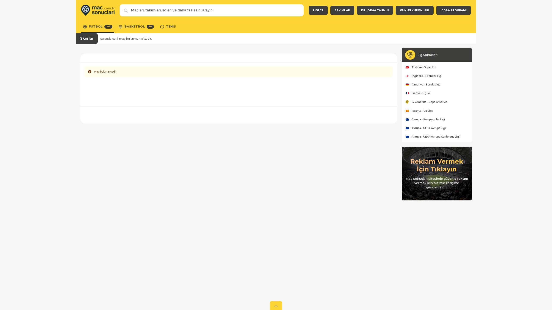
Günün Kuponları (414, 10)
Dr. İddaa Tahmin (375, 10)
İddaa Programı (454, 10)
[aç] (276, 305)
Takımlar (342, 10)
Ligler (318, 10)
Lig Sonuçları (427, 55)
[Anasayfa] (97, 10)
